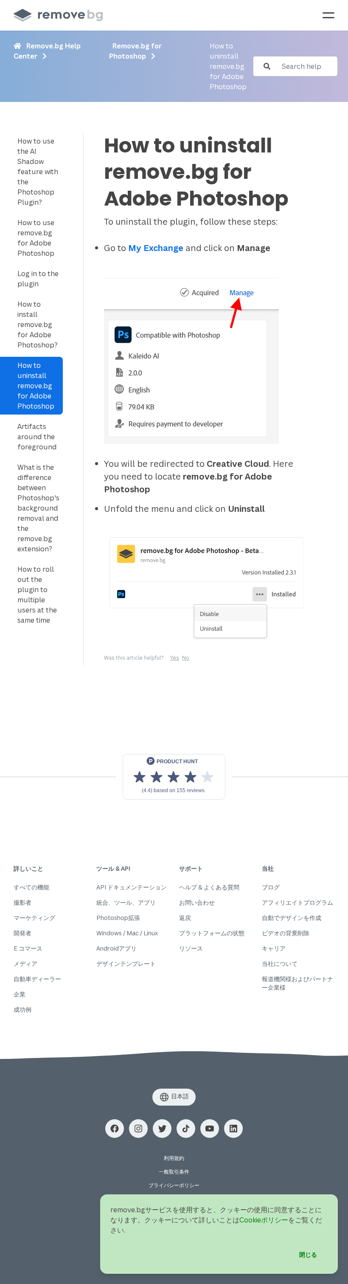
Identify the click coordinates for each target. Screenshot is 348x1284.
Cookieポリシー (263, 1220)
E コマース (28, 948)
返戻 (185, 918)
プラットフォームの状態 (211, 933)
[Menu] (328, 15)
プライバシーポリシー (174, 1185)
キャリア (274, 948)
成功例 (22, 1009)
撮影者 (22, 902)
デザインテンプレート (126, 963)
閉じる (308, 1254)
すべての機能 (31, 887)
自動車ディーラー (37, 979)
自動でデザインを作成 (291, 918)
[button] (114, 1128)
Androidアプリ (116, 948)
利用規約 (174, 1158)
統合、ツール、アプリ (126, 902)
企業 (19, 994)
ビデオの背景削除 (285, 933)
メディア (25, 963)
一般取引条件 (174, 1171)
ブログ (271, 887)
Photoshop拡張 (118, 918)
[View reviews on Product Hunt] (174, 777)
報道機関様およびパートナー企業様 (297, 983)
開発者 (22, 933)
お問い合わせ (197, 902)
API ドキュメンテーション (131, 887)
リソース (191, 948)
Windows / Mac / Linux (127, 933)
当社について (279, 963)
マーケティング (34, 918)
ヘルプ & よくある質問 (209, 887)
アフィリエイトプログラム (297, 902)
